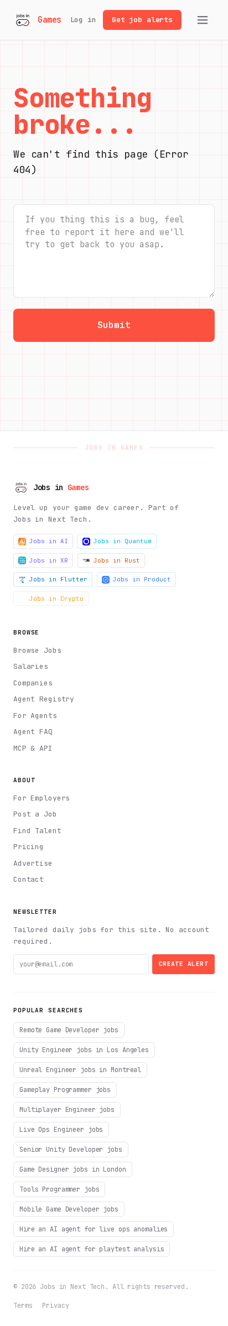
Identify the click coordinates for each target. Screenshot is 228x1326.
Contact (28, 879)
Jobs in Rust (117, 560)
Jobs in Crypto (56, 598)
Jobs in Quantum (123, 541)
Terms (22, 1305)
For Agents (35, 715)
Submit (114, 325)
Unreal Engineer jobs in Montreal (80, 1069)
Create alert (183, 964)
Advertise (33, 863)
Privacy (55, 1305)
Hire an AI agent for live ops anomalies (93, 1229)
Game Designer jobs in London (72, 1169)
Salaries (30, 666)
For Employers (41, 798)
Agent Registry (43, 699)
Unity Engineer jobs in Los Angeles (84, 1050)
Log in (83, 19)
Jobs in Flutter (58, 579)
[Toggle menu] (202, 20)
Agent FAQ (33, 731)
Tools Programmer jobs (59, 1189)
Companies (33, 683)
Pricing (28, 846)
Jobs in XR (48, 560)
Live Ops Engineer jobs (61, 1129)
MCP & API (33, 748)
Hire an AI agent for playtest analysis (91, 1249)
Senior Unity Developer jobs (70, 1149)
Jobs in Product (142, 579)
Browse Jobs (37, 650)
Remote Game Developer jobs (68, 1030)
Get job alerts (142, 19)
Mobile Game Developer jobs (68, 1209)
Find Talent (37, 830)
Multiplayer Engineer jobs (67, 1109)
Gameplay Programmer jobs (65, 1089)
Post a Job (35, 814)
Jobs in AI (48, 541)
